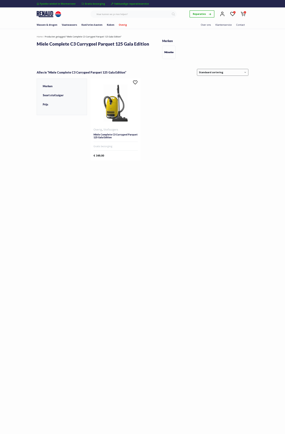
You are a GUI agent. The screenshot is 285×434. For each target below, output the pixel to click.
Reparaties (199, 14)
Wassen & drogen (47, 24)
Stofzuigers (110, 129)
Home (40, 36)
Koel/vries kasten (91, 24)
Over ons (206, 24)
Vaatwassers (69, 24)
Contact (240, 24)
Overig (123, 24)
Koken (110, 24)
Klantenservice (223, 24)
